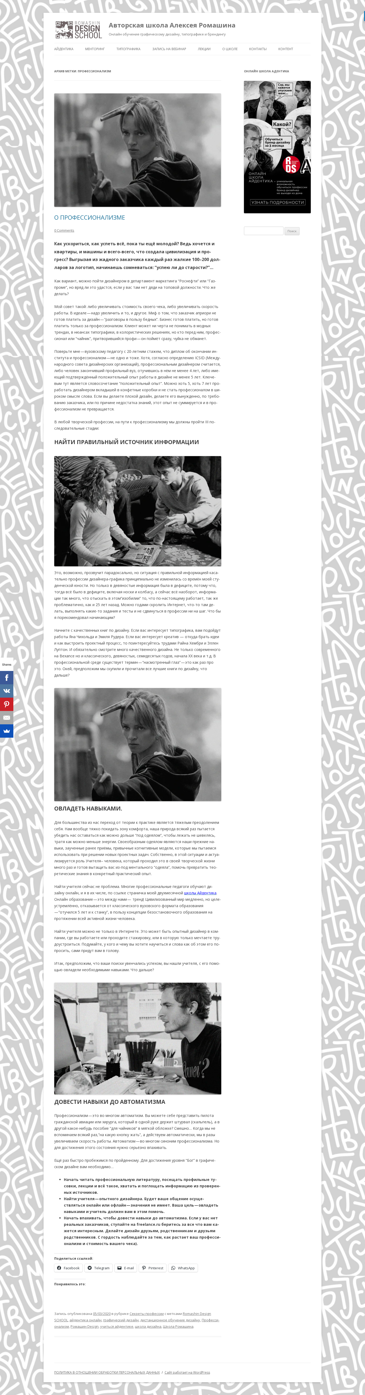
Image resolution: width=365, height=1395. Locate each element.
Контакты (258, 49)
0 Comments (64, 230)
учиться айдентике (116, 1326)
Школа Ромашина (178, 1326)
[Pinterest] (6, 704)
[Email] (6, 717)
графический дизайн (121, 1320)
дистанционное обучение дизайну (170, 1320)
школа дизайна (148, 1326)
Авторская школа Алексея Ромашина (172, 25)
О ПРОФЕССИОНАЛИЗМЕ (89, 217)
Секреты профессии (147, 1313)
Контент (285, 49)
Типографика (129, 49)
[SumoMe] (6, 731)
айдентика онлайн (85, 1320)
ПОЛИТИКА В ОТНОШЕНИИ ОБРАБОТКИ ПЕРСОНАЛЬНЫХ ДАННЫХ (107, 1372)
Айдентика (63, 49)
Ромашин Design (85, 1326)
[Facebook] (6, 677)
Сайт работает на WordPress (187, 1372)
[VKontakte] (6, 691)
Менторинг (95, 49)
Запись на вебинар (169, 49)
